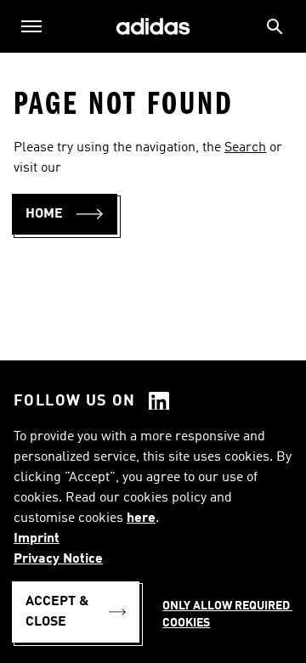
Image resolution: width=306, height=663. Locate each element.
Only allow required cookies (227, 614)
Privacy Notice (58, 559)
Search (245, 148)
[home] (153, 27)
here (141, 518)
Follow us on (75, 401)
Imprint (37, 539)
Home (44, 214)
